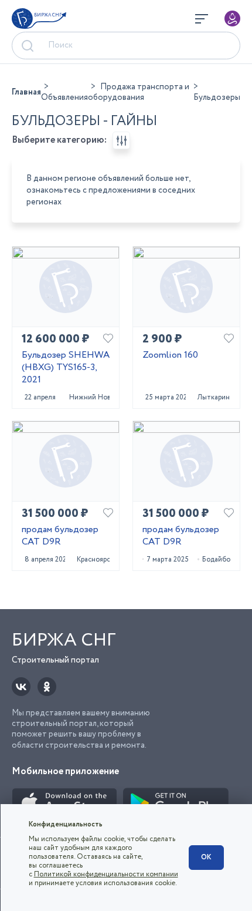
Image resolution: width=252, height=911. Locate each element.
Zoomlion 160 (170, 355)
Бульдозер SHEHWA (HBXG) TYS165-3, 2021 (66, 367)
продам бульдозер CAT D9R (60, 536)
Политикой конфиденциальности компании (106, 874)
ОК (206, 857)
